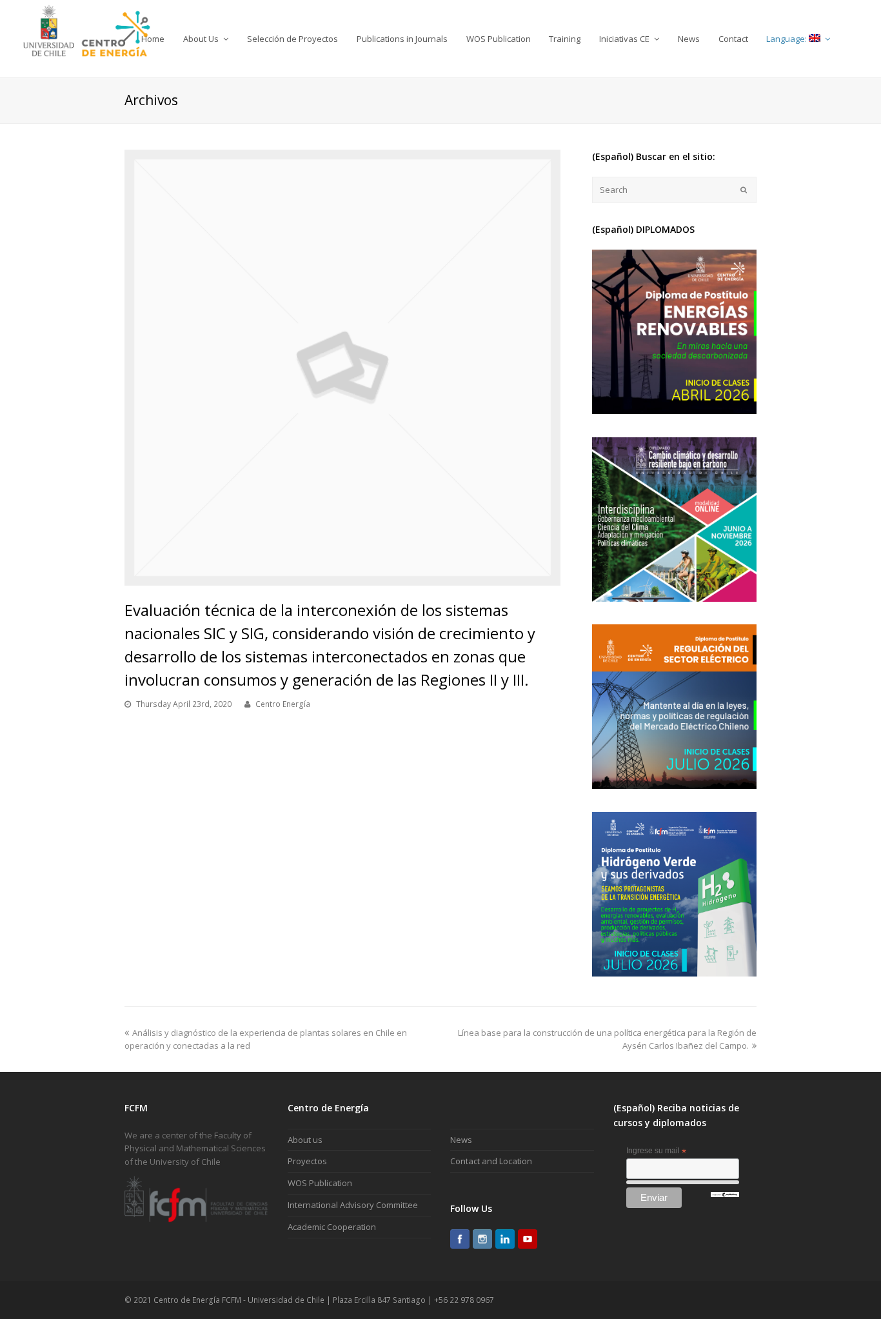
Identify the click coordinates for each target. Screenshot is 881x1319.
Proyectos (307, 1161)
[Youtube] (527, 1239)
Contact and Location (491, 1161)
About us (305, 1139)
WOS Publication (320, 1183)
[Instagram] (482, 1239)
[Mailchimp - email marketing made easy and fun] (725, 1194)
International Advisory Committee (353, 1205)
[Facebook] (460, 1239)
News (461, 1139)
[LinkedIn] (505, 1239)
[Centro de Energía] (86, 38)
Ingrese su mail (656, 1151)
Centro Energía (282, 704)
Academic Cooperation (332, 1227)
